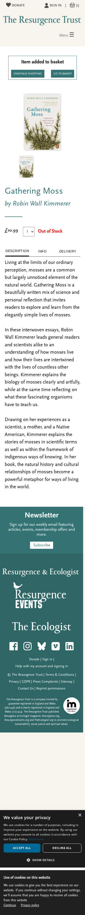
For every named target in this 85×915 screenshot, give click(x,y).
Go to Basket (62, 73)
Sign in (56, 5)
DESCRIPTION (17, 251)
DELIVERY (67, 251)
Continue (10, 905)
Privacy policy (30, 905)
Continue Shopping (27, 73)
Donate (18, 5)
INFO (42, 251)
